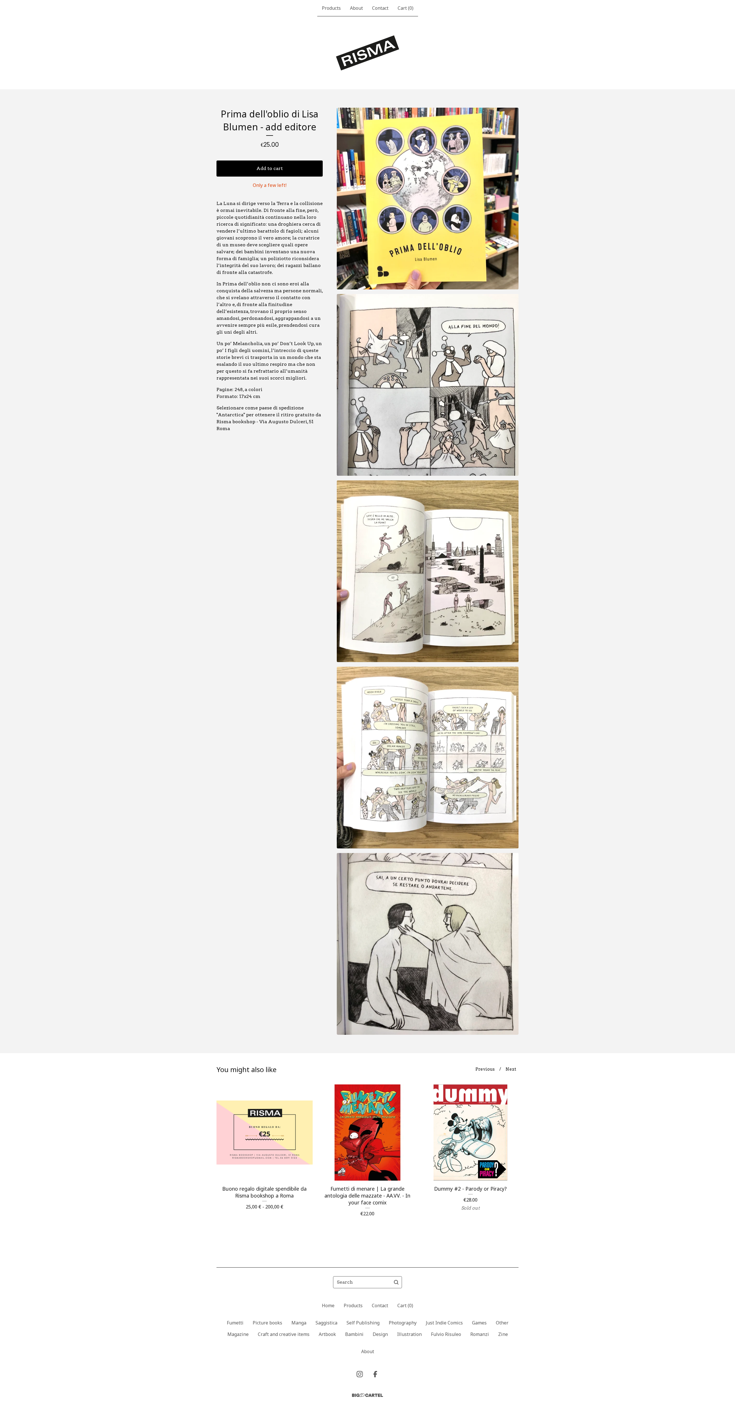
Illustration (409, 1334)
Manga (298, 1323)
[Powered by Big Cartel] (367, 1395)
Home (328, 1305)
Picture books (267, 1323)
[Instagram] (360, 1374)
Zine (503, 1334)
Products (331, 8)
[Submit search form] (396, 1282)
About (356, 8)
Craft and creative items (284, 1334)
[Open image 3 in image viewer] (428, 571)
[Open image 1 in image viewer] (428, 198)
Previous (485, 1069)
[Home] (368, 52)
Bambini (354, 1334)
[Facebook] (375, 1374)
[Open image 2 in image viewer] (428, 385)
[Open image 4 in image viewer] (428, 757)
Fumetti (235, 1323)
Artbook (327, 1334)
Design (380, 1334)
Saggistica (326, 1323)
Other (502, 1323)
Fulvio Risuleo (446, 1334)
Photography (403, 1323)
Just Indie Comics (444, 1323)
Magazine (238, 1334)
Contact (380, 8)
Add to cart (269, 168)
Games (479, 1323)
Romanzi (479, 1334)
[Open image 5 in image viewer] (428, 944)
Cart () (405, 8)
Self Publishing (363, 1323)
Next (511, 1069)
